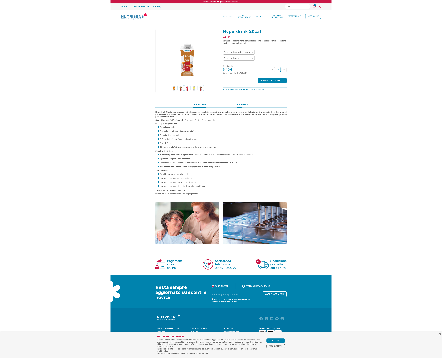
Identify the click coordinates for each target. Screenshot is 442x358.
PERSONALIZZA (275, 346)
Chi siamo (194, 332)
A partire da (228, 66)
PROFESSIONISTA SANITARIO (258, 286)
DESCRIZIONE (199, 104)
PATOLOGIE (261, 16)
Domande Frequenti (231, 332)
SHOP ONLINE (313, 16)
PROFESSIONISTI (294, 16)
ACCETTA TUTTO (275, 341)
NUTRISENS (227, 16)
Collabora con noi (141, 6)
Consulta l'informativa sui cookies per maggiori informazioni (182, 353)
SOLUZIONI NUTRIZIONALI (277, 16)
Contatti (125, 6)
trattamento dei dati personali (236, 299)
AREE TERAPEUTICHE (244, 16)
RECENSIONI (243, 104)
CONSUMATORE (221, 286)
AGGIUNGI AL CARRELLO (272, 80)
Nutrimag (157, 6)
